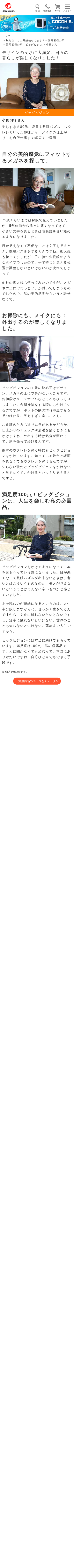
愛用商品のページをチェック (37, 681)
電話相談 (47, 11)
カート (58, 11)
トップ (6, 36)
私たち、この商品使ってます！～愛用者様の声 (35, 40)
